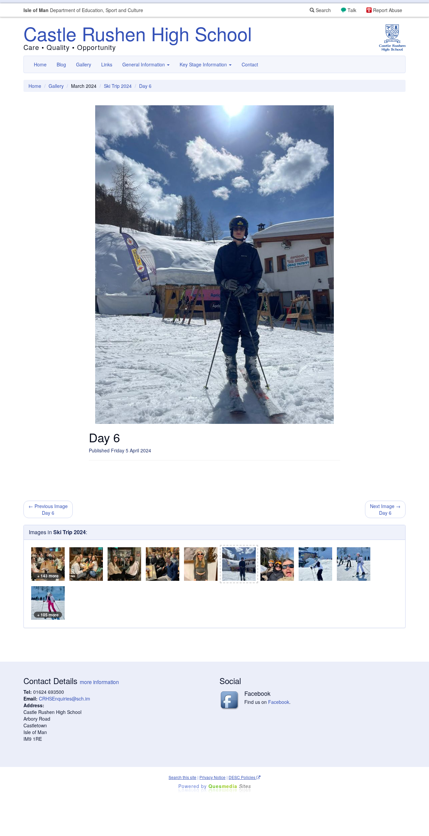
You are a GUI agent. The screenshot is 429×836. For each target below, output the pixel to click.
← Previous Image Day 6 (48, 509)
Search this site (182, 777)
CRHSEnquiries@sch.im (64, 698)
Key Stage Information (204, 64)
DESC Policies (242, 777)
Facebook (278, 702)
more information (99, 681)
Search (322, 10)
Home (40, 64)
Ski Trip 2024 (118, 85)
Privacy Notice (212, 777)
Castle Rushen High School (137, 33)
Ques (229, 786)
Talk (352, 10)
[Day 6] (86, 564)
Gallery (83, 64)
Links (106, 64)
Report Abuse (387, 10)
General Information (144, 64)
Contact (250, 64)
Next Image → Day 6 (385, 509)
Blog (61, 64)
